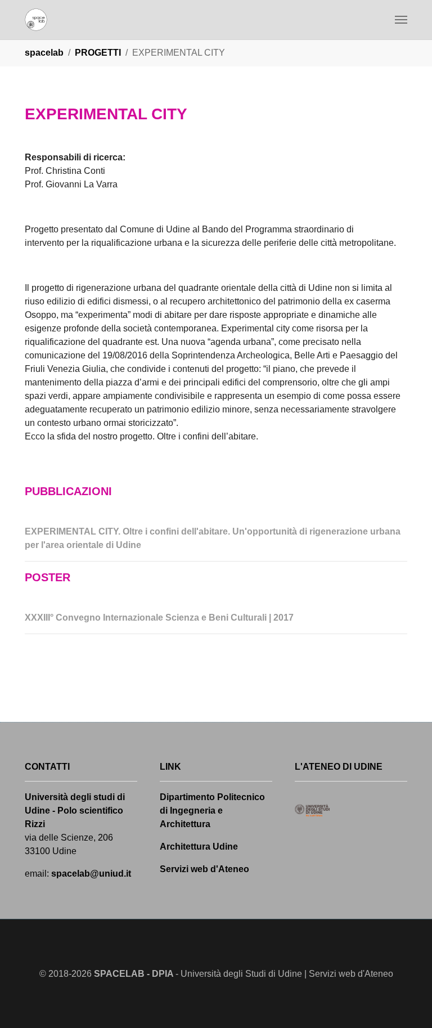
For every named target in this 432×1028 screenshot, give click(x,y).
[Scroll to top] (407, 1003)
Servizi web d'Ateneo (204, 869)
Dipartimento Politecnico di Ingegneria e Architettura (212, 810)
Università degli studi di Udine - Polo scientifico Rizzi (75, 810)
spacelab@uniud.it (91, 873)
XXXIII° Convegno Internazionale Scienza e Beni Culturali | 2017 (159, 617)
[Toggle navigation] (401, 19)
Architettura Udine (199, 846)
